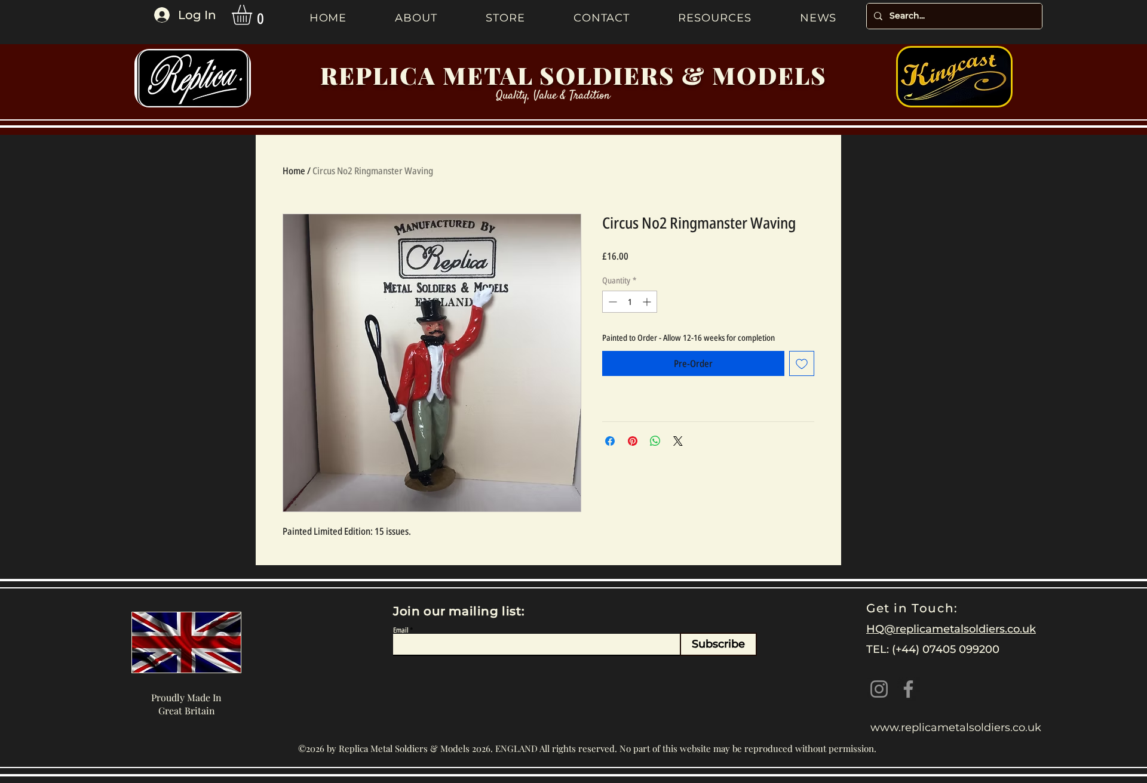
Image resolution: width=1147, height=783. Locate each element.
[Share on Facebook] (610, 441)
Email (401, 630)
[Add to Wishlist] (801, 363)
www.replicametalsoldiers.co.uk (955, 727)
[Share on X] (678, 441)
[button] (253, 15)
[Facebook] (908, 689)
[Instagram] (879, 689)
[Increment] (647, 301)
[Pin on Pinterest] (632, 441)
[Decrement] (611, 301)
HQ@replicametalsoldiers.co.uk (951, 629)
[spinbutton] (629, 301)
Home (294, 170)
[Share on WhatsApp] (655, 441)
